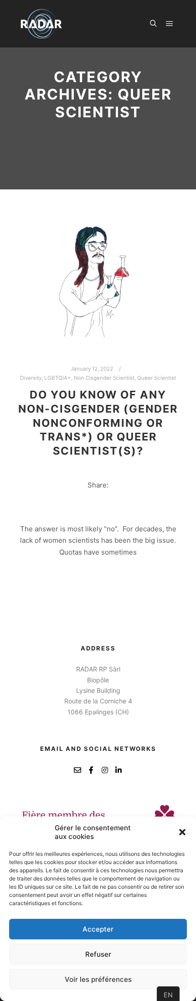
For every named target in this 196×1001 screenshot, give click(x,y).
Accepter (98, 929)
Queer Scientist (156, 378)
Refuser (98, 954)
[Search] (153, 24)
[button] (182, 832)
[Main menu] (169, 24)
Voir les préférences (98, 979)
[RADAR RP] (41, 23)
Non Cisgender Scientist (104, 378)
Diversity (30, 378)
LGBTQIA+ (57, 378)
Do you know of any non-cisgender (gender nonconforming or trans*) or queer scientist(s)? (98, 422)
